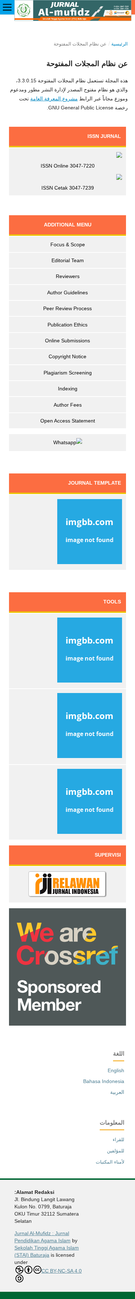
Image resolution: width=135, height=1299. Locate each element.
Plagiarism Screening (68, 373)
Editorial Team (67, 260)
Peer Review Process (67, 308)
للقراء (118, 1139)
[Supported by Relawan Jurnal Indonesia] (67, 885)
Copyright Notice (67, 356)
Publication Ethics (67, 325)
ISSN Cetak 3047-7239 (67, 188)
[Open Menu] (7, 7)
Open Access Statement (67, 421)
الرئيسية (119, 44)
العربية (117, 1092)
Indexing (67, 388)
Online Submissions (67, 340)
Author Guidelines (67, 292)
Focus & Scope (67, 244)
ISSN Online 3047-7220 (68, 166)
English (116, 1070)
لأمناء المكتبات (110, 1162)
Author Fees (68, 405)
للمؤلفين (115, 1150)
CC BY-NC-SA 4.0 (61, 1271)
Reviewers (68, 276)
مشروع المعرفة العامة (54, 98)
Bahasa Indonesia (103, 1081)
